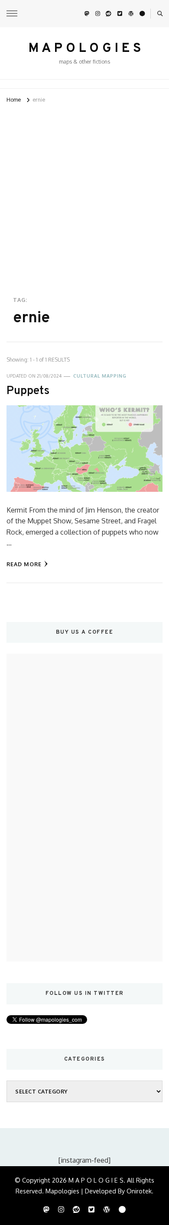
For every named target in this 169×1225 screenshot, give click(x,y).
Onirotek (139, 1191)
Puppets (27, 391)
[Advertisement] (84, 193)
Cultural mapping (100, 376)
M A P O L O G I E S (85, 49)
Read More (24, 564)
